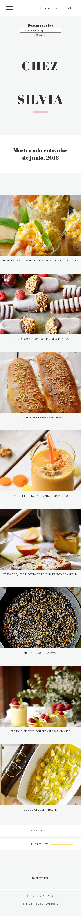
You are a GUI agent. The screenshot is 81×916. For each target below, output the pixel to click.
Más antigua (38, 830)
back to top (40, 878)
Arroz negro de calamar (40, 652)
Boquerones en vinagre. (40, 809)
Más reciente (39, 844)
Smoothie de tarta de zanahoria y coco (40, 495)
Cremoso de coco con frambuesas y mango (40, 731)
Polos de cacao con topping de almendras (40, 339)
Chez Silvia (36, 896)
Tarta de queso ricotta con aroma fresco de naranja (40, 574)
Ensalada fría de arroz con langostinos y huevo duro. (40, 260)
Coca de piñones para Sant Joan (40, 417)
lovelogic (51, 903)
